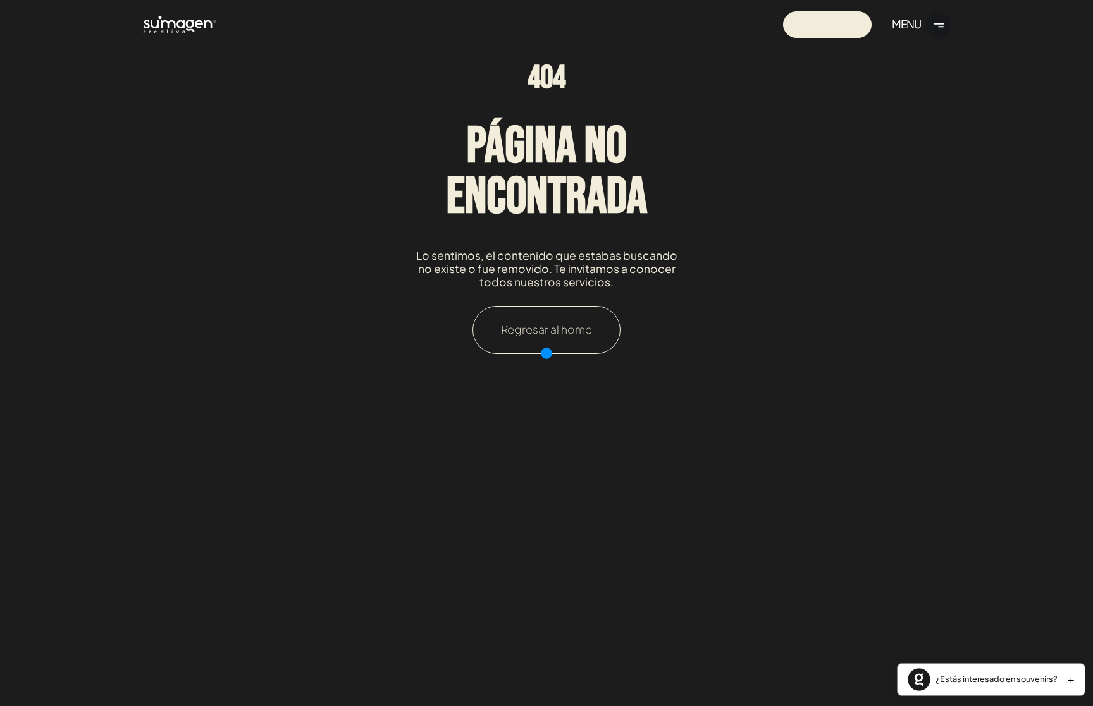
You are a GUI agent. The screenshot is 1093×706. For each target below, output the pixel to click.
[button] (991, 679)
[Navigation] (180, 25)
